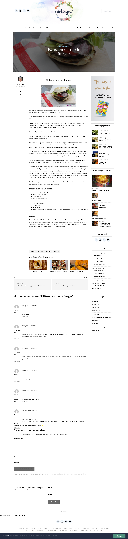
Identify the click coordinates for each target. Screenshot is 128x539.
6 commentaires (20, 86)
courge (40, 251)
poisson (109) (96, 311)
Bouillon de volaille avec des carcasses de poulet (105, 147)
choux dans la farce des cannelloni (70, 162)
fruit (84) (95, 323)
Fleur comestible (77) (98, 327)
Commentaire (18, 438)
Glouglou (97, 255)
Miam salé (96, 258)
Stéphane (17, 352)
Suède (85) (95, 320)
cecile (16, 310)
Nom (16, 457)
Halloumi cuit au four (35, 271)
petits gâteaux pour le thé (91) (101, 317)
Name (50, 487)
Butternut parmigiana (99, 218)
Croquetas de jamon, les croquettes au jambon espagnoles (105, 225)
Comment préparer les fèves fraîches (104, 132)
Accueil (27, 28)
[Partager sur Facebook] (20, 92)
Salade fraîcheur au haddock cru (105, 139)
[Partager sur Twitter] (20, 95)
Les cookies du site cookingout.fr (40, 528)
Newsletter (107, 11)
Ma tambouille (37, 28)
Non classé (95, 288)
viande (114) (95, 307)
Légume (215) (95, 301)
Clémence (17, 330)
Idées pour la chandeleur (103, 206)
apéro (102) (95, 314)
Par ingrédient (98, 265)
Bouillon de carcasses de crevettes (103, 162)
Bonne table (97, 270)
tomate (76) (95, 330)
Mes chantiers (98, 285)
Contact (92, 28)
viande (56, 251)
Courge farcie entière (76, 271)
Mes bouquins (82, 28)
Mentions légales (23, 528)
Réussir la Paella (97, 201)
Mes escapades (98, 273)
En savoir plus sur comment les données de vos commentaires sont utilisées (65, 474)
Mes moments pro (67, 28)
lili (15, 374)
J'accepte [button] (119, 536)
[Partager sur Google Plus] (20, 98)
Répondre (25, 316)
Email (16, 463)
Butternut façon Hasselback (58, 271)
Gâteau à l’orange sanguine (100, 190)
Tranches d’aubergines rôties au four (105, 155)
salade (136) (95, 304)
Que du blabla (98, 277)
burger (32, 251)
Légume (48, 251)
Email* (50, 494)
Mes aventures (51, 28)
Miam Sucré (97, 261)
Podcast (100, 28)
